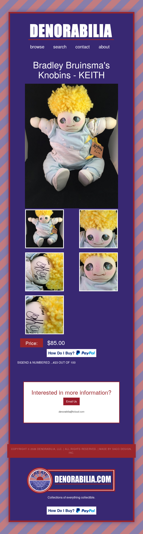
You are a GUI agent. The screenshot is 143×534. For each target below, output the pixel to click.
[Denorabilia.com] (71, 480)
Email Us (71, 401)
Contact (82, 46)
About (104, 46)
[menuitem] (37, 46)
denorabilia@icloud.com (71, 411)
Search (59, 46)
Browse (37, 46)
